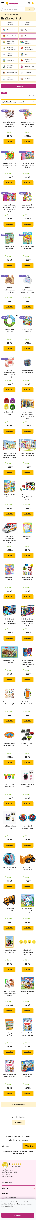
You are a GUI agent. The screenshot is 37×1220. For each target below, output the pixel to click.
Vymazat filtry (31, 96)
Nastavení (18, 1211)
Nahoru (19, 1123)
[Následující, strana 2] (18, 1111)
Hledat (30, 9)
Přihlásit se (29, 1146)
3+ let (3, 93)
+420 (10, 1197)
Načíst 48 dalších (18, 1105)
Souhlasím (17, 1215)
